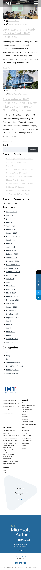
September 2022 (13, 317)
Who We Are (25, 433)
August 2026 (11, 211)
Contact (24, 448)
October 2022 (12, 314)
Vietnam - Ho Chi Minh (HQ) (11, 400)
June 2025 (10, 240)
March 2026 (11, 229)
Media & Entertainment (29, 424)
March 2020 (11, 335)
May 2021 (10, 331)
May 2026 (10, 222)
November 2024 (13, 264)
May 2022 (10, 324)
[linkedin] (20, 563)
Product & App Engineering (10, 435)
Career (5, 472)
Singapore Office (8, 413)
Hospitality (25, 419)
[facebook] (25, 563)
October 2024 (12, 268)
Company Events (13, 362)
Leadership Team (27, 435)
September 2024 (13, 271)
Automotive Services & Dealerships (28, 406)
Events (24, 446)
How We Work (26, 430)
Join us (20, 485)
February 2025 (12, 254)
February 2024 (12, 296)
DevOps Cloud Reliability (10, 438)
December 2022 (12, 310)
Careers (9, 359)
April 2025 (10, 247)
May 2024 (10, 285)
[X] (38, 292)
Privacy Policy (20, 558)
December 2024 (12, 261)
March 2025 (11, 250)
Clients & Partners (27, 440)
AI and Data (6, 433)
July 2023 (10, 303)
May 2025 (10, 243)
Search (5, 145)
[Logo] (12, 3)
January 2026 (11, 233)
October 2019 (12, 338)
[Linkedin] (38, 297)
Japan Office (6, 410)
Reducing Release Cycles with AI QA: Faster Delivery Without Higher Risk (19, 162)
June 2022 (10, 321)
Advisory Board (26, 438)
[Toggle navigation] (36, 3)
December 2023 (12, 300)
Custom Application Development (8, 446)
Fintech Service (26, 403)
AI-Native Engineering (9, 430)
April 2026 (10, 226)
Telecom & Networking (28, 422)
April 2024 (10, 289)
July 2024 (10, 278)
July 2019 (10, 342)
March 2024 (11, 292)
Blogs (8, 355)
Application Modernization (10, 461)
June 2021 (10, 328)
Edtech (24, 414)
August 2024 (11, 275)
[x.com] (16, 563)
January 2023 (11, 307)
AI (7, 352)
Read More (7, 68)
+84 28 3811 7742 (20, 556)
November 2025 (13, 236)
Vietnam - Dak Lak (8, 407)
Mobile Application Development (8, 458)
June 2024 (10, 282)
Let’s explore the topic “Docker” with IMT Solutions (19, 33)
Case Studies (25, 443)
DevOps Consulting (8, 454)
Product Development (9, 443)
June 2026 (10, 218)
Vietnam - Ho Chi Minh (9, 403)
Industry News (12, 369)
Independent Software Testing (9, 451)
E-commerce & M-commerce (27, 411)
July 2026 (10, 215)
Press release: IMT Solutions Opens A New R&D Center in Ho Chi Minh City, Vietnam (20, 105)
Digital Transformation (17, 24)
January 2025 (11, 257)
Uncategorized (12, 373)
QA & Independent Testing (10, 440)
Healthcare (25, 417)
